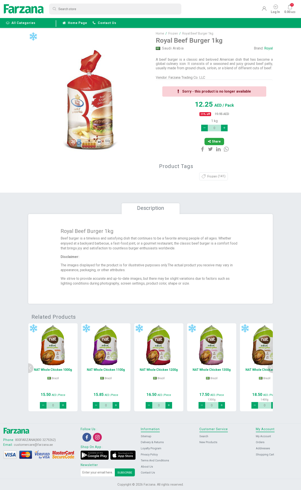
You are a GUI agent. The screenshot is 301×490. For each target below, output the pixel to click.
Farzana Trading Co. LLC (186, 77)
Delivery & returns (152, 442)
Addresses (263, 448)
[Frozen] (33, 36)
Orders (260, 442)
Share (216, 141)
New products (208, 442)
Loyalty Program (151, 448)
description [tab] (150, 208)
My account (263, 436)
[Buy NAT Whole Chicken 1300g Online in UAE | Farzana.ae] (211, 345)
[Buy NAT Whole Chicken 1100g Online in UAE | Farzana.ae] (105, 345)
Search (203, 436)
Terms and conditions (155, 460)
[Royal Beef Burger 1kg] (89, 101)
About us (147, 466)
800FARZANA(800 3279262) (35, 440)
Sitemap (146, 436)
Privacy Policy (149, 454)
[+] (224, 128)
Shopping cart (265, 454)
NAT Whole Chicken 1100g (106, 369)
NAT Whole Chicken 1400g (264, 369)
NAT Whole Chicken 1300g (212, 369)
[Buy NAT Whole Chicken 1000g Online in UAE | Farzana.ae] (53, 345)
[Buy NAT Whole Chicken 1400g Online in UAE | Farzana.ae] (264, 345)
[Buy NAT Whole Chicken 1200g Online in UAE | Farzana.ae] (158, 345)
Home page (77, 23)
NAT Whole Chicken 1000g (53, 369)
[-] (204, 128)
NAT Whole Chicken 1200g (159, 369)
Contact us (107, 23)
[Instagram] (97, 437)
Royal (268, 48)
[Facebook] (87, 437)
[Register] (264, 10)
